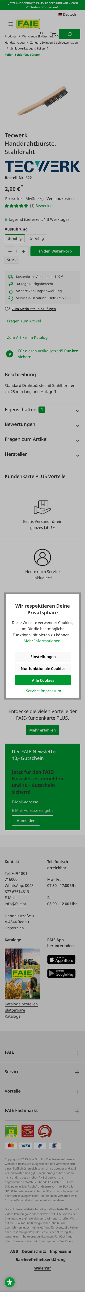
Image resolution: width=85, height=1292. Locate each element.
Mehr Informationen (42, 640)
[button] (10, 1282)
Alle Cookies (43, 680)
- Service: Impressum (42, 690)
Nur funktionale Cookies (43, 668)
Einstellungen (43, 656)
